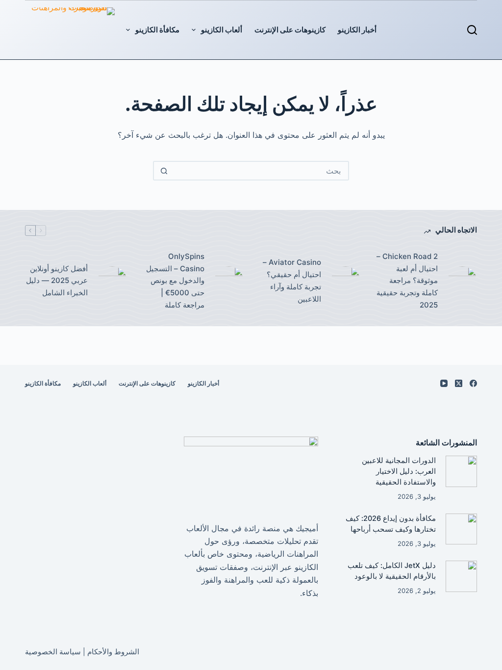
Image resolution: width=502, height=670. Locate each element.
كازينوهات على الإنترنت (290, 29)
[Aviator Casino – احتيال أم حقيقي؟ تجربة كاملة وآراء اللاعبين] (345, 281)
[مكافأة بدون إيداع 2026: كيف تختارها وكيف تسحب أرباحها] (461, 529)
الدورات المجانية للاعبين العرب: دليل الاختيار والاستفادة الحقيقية (399, 471)
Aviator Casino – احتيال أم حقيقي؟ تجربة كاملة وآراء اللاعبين (292, 280)
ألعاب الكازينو (221, 29)
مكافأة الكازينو (157, 29)
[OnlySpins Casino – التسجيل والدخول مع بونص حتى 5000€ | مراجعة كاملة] (229, 281)
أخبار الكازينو (357, 29)
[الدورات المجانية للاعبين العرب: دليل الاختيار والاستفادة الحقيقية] (461, 471)
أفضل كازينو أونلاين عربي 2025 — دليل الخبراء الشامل (57, 281)
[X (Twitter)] (458, 383)
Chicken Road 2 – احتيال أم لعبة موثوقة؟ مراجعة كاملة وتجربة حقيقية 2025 (407, 280)
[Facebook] (473, 383)
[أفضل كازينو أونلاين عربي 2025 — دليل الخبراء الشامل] (112, 281)
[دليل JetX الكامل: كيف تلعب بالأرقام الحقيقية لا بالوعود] (461, 576)
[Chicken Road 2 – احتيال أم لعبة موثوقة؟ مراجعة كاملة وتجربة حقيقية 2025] (462, 281)
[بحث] (472, 30)
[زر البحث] (164, 170)
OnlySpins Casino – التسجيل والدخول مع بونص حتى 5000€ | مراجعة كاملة (175, 280)
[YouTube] (444, 383)
